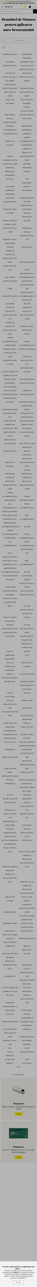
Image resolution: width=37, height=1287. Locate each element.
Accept (18, 1282)
